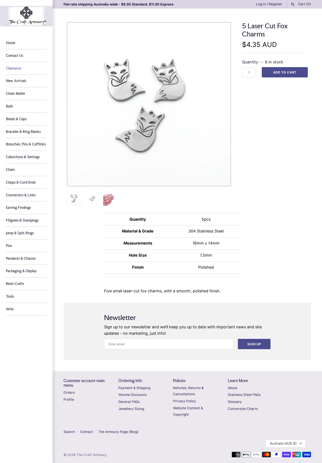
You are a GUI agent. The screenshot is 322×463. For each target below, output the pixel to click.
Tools (10, 296)
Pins (9, 245)
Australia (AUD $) (283, 443)
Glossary (235, 402)
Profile (69, 399)
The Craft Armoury (91, 455)
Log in (261, 4)
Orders (69, 392)
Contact (87, 432)
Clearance (13, 68)
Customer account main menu (84, 383)
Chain (10, 169)
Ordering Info (130, 380)
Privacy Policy (184, 401)
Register (275, 4)
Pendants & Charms (20, 258)
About (232, 388)
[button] (221, 104)
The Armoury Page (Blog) (118, 432)
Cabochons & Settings (23, 157)
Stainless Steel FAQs (244, 395)
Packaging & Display (21, 271)
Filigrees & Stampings (22, 220)
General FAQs (129, 402)
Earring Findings (18, 207)
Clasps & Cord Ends (20, 182)
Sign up (254, 344)
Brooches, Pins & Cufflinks (26, 144)
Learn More (238, 380)
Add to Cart (284, 72)
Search (69, 432)
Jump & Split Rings (20, 233)
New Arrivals (16, 81)
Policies (179, 380)
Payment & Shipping (134, 388)
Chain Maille (15, 93)
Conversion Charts (243, 409)
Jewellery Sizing (131, 409)
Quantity (262, 62)
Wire (10, 309)
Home (10, 43)
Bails (9, 106)
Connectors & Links (21, 195)
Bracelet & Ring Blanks (23, 131)
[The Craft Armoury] (26, 16)
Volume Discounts (132, 395)
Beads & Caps (16, 119)
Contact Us (14, 55)
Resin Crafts (15, 283)
